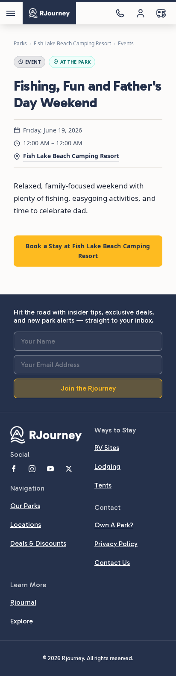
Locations (25, 524)
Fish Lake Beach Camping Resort (72, 43)
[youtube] (50, 468)
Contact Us (112, 562)
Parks (20, 43)
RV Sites (106, 448)
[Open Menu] (10, 13)
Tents (102, 485)
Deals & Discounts (38, 543)
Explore (21, 621)
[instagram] (32, 468)
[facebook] (13, 468)
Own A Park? (113, 525)
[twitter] (68, 468)
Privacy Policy (116, 544)
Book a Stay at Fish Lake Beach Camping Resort (88, 250)
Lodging (107, 466)
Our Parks (25, 506)
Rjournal (23, 602)
